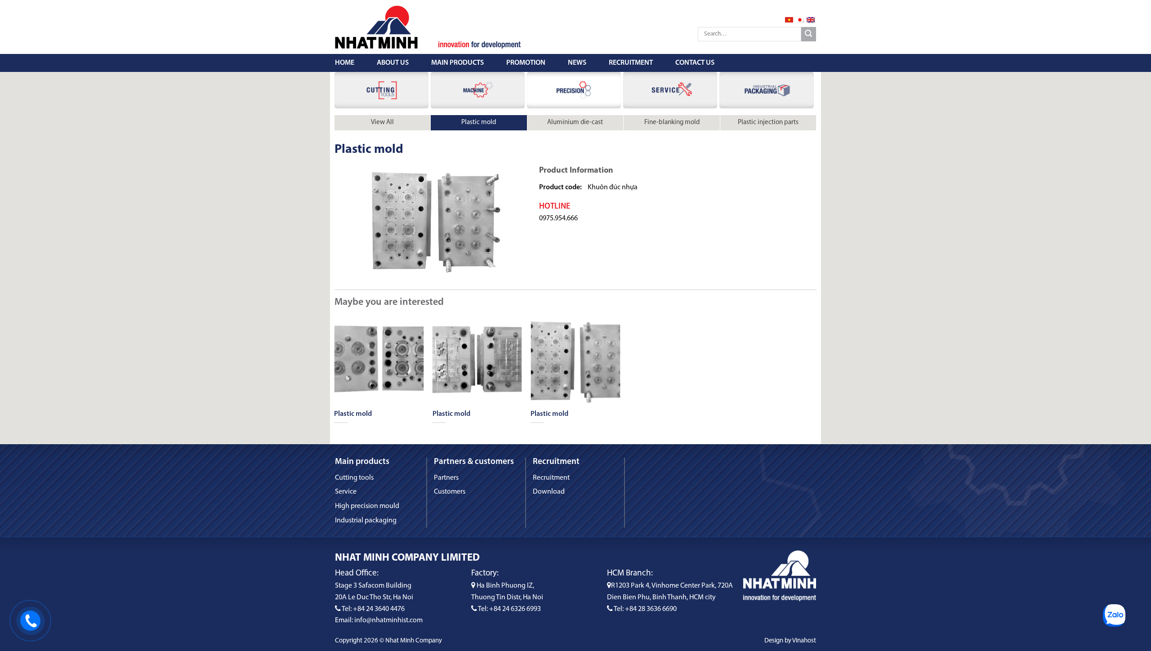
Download (549, 491)
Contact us (694, 63)
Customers (449, 491)
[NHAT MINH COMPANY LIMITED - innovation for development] (380, 27)
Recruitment (631, 63)
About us (393, 63)
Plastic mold (478, 122)
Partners (446, 478)
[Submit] (808, 34)
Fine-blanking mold (672, 122)
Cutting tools (354, 478)
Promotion (525, 63)
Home (344, 63)
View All (382, 122)
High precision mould (367, 506)
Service (346, 491)
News (577, 63)
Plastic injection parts (768, 122)
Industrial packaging (366, 520)
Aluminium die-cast (575, 122)
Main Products (457, 63)
